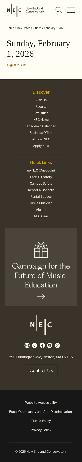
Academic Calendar (41, 126)
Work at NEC (41, 139)
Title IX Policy (41, 421)
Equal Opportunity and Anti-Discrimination (40, 411)
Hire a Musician (41, 203)
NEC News (41, 119)
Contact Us (41, 370)
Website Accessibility (41, 402)
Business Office (41, 132)
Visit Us (41, 100)
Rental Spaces (41, 196)
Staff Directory (41, 177)
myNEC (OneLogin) (41, 170)
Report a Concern (41, 190)
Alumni (41, 209)
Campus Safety (41, 183)
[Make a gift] (41, 267)
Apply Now (41, 146)
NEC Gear (41, 216)
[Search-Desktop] (59, 10)
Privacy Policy (41, 430)
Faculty (41, 106)
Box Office (40, 113)
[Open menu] (71, 10)
